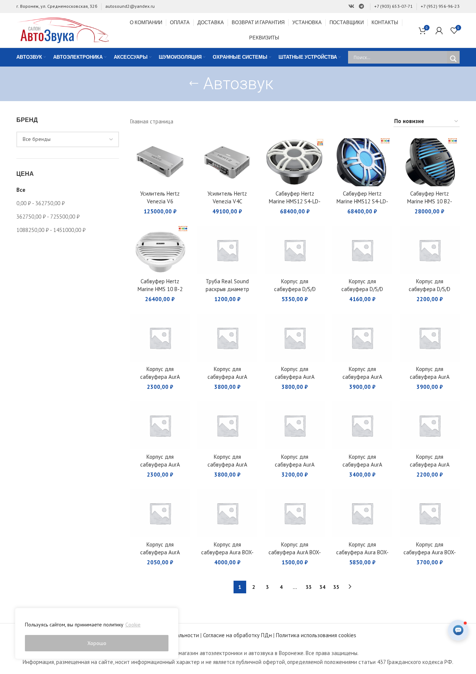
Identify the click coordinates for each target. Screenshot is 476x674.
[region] (96, 633)
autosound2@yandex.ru (130, 6)
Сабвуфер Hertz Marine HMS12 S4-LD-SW (295, 201)
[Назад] (193, 83)
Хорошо (96, 643)
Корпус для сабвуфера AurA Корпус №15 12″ (160, 376)
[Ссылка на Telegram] (361, 6)
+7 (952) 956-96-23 (440, 6)
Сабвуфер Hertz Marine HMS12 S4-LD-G (362, 201)
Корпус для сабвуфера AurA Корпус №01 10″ (160, 552)
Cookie (133, 624)
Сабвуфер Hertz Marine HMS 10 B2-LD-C (429, 201)
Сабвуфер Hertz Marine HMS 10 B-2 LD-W (160, 289)
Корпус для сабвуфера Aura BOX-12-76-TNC (429, 552)
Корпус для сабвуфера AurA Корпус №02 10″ (430, 464)
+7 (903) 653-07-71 (393, 6)
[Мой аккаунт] (439, 30)
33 (309, 587)
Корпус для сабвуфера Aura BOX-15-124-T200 (362, 552)
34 (322, 587)
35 (336, 587)
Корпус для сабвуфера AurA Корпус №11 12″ (295, 376)
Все (20, 189)
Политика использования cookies (316, 635)
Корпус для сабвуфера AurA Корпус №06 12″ (160, 464)
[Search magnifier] (453, 59)
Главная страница (151, 121)
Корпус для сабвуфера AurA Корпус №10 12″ (362, 376)
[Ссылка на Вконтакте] (351, 6)
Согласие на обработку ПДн (237, 635)
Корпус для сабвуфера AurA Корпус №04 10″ (295, 464)
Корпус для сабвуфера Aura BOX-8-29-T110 (227, 552)
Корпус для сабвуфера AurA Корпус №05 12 (227, 464)
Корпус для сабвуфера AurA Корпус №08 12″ (430, 376)
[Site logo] (62, 29)
